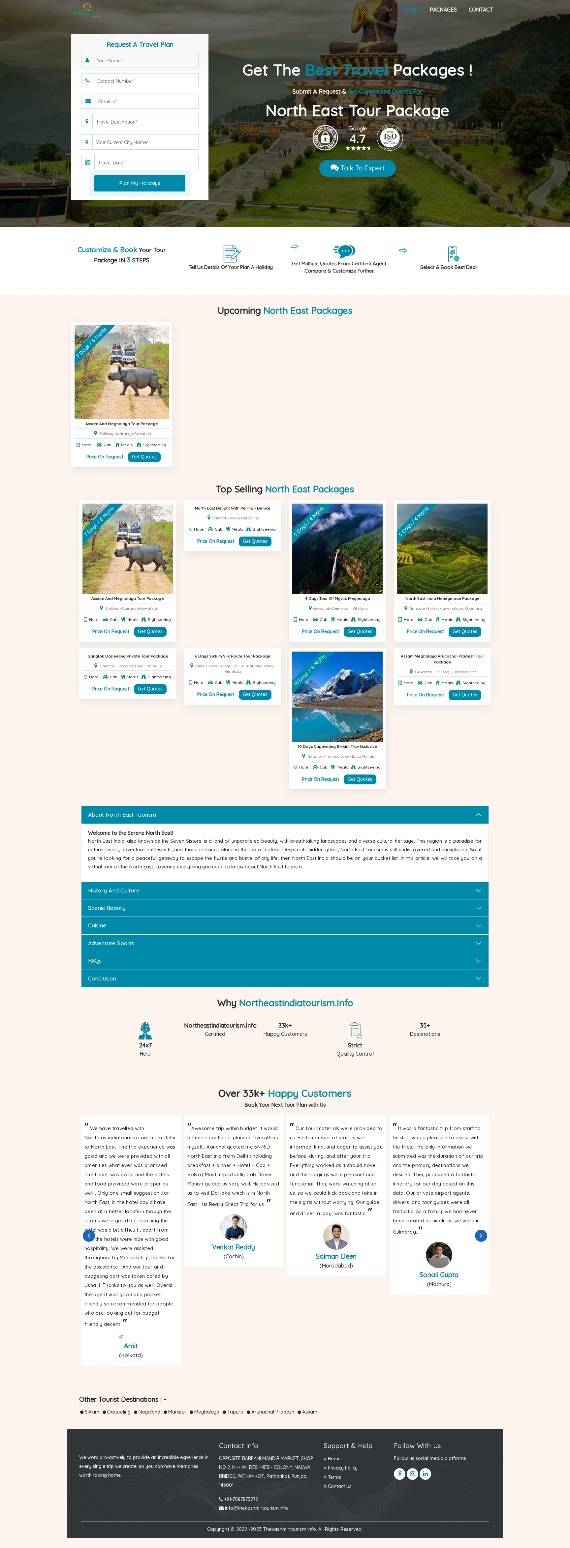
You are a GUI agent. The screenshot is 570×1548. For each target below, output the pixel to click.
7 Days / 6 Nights (91, 342)
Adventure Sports (111, 943)
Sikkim (91, 1412)
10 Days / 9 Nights (309, 670)
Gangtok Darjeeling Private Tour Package (127, 656)
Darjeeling (118, 1412)
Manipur (176, 1412)
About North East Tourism (122, 814)
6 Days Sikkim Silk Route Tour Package (232, 656)
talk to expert (362, 168)
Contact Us (339, 1486)
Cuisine (97, 925)
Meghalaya (206, 1412)
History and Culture (114, 890)
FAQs (95, 960)
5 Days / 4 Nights (309, 521)
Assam (309, 1412)
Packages (443, 9)
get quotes (144, 457)
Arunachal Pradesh (272, 1412)
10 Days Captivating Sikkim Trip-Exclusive (337, 746)
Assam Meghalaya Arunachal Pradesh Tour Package (442, 659)
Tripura (234, 1412)
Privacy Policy (342, 1468)
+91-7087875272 (240, 1499)
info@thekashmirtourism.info (256, 1508)
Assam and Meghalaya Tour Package (121, 423)
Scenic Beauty (106, 907)
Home (410, 9)
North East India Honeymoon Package (442, 598)
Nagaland (148, 1412)
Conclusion (102, 978)
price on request (104, 457)
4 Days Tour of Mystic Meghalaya (337, 598)
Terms (334, 1477)
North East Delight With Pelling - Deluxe (232, 508)
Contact (481, 9)
